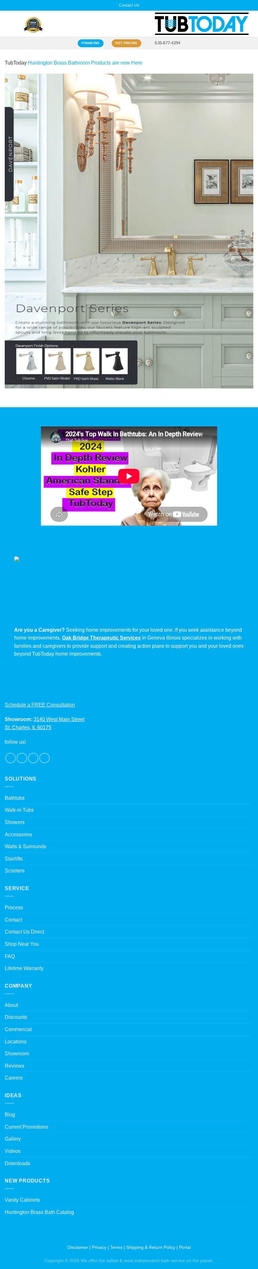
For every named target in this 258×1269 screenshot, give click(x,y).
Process (14, 907)
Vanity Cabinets (22, 1200)
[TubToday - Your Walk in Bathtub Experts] (202, 24)
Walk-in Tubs (19, 810)
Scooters (15, 870)
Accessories (18, 834)
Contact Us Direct (24, 931)
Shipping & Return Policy (150, 1247)
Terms (116, 1247)
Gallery (13, 1139)
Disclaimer (77, 1247)
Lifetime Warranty (24, 968)
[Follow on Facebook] (10, 758)
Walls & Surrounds (25, 846)
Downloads (17, 1163)
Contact (13, 919)
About (11, 1005)
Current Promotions (26, 1127)
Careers (14, 1077)
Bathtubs (15, 798)
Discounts (16, 1017)
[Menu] (8, 23)
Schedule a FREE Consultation (40, 705)
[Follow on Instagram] (22, 758)
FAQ (10, 956)
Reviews (14, 1066)
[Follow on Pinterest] (44, 758)
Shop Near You (22, 944)
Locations (15, 1041)
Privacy (99, 1247)
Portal (185, 1247)
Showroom (17, 1053)
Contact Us (129, 5)
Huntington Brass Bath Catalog (39, 1212)
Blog (10, 1114)
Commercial (18, 1029)
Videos (12, 1151)
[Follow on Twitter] (33, 758)
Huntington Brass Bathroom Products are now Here (85, 62)
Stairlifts (14, 858)
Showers (15, 822)
